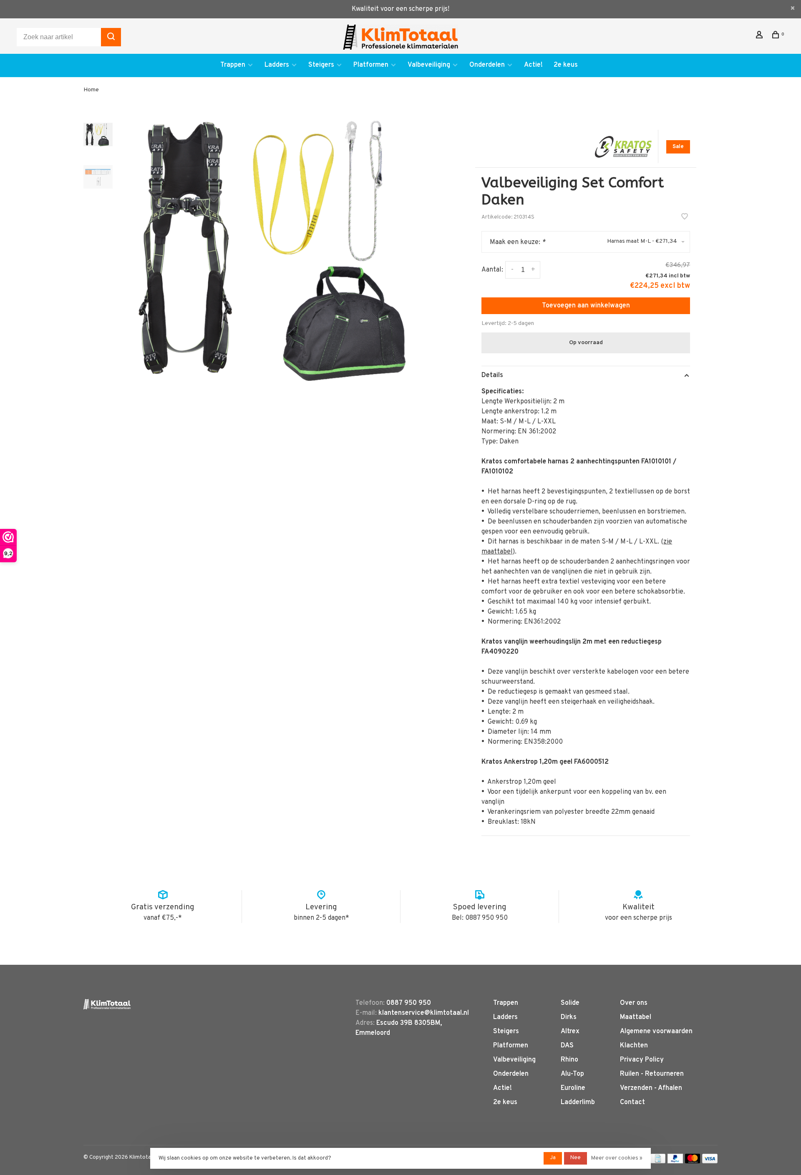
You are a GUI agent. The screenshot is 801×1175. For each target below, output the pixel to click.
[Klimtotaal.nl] (107, 1004)
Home (91, 89)
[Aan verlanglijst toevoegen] (684, 218)
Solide (570, 1003)
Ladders (276, 65)
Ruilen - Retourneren (652, 1074)
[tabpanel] (281, 248)
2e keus (566, 65)
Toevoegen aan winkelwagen (586, 306)
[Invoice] (657, 1161)
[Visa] (710, 1161)
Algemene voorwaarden (656, 1031)
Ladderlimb (578, 1102)
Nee (575, 1158)
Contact (632, 1102)
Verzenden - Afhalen (651, 1088)
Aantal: (492, 270)
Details (492, 375)
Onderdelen (487, 65)
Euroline (573, 1088)
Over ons (633, 1003)
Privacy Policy (642, 1060)
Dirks (569, 1017)
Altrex (570, 1031)
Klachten (634, 1046)
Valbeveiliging (429, 65)
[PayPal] (675, 1161)
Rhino (569, 1060)
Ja (553, 1158)
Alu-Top (572, 1074)
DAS (567, 1046)
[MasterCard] (692, 1161)
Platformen (370, 65)
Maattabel (635, 1017)
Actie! (533, 65)
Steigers (321, 65)
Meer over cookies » (616, 1158)
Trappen (232, 65)
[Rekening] (760, 36)
